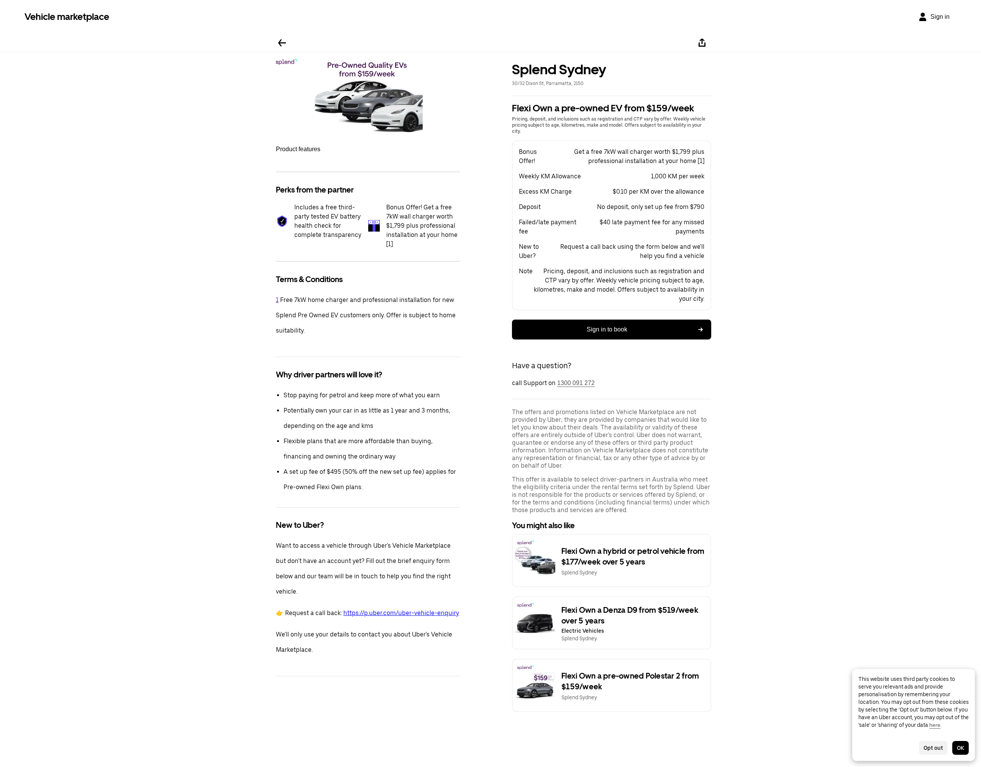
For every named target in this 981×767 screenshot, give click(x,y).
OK (960, 748)
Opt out (933, 748)
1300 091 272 (576, 383)
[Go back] (282, 43)
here (934, 725)
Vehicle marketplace (67, 16)
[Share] (702, 43)
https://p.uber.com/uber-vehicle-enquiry (401, 613)
